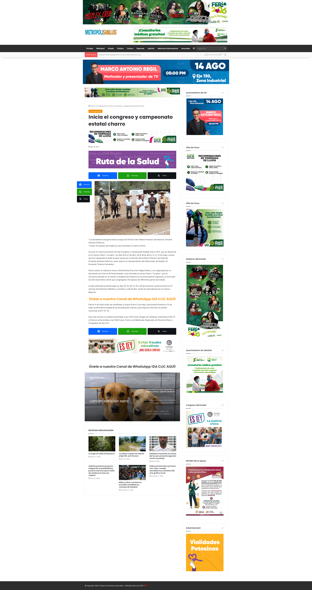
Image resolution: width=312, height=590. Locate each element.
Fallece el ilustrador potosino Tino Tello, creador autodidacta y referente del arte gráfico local (162, 469)
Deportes (140, 48)
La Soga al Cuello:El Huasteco (101, 453)
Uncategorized (101, 106)
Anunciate (185, 48)
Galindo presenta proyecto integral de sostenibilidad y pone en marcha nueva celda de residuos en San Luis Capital (101, 471)
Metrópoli (100, 48)
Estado (111, 48)
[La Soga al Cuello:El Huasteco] (101, 443)
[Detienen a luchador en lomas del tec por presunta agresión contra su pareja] (162, 443)
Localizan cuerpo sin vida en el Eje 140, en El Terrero (131, 454)
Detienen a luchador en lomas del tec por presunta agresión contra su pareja (162, 455)
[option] (132, 397)
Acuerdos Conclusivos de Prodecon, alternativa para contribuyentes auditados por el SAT (114, 398)
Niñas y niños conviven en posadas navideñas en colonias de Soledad (130, 484)
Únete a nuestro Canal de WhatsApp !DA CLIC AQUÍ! (132, 299)
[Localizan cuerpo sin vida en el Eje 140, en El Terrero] (132, 443)
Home (92, 106)
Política (120, 48)
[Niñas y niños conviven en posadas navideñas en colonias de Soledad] (132, 472)
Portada (89, 48)
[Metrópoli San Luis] (101, 32)
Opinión (151, 48)
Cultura (130, 48)
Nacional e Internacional (168, 48)
